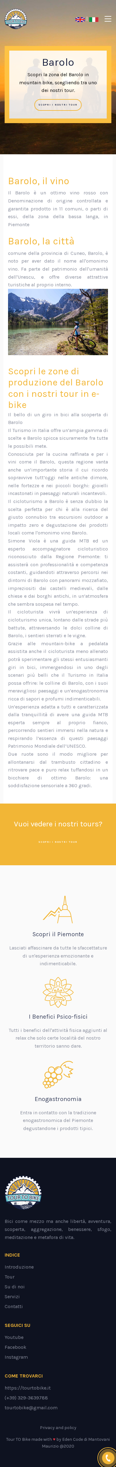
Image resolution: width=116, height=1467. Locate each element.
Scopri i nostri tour (58, 104)
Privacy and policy (58, 1427)
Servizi (12, 1296)
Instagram (16, 1357)
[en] (80, 19)
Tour (10, 1277)
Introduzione (19, 1267)
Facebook (15, 1347)
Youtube (14, 1337)
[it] (94, 19)
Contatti (14, 1306)
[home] (27, 19)
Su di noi (15, 1287)
